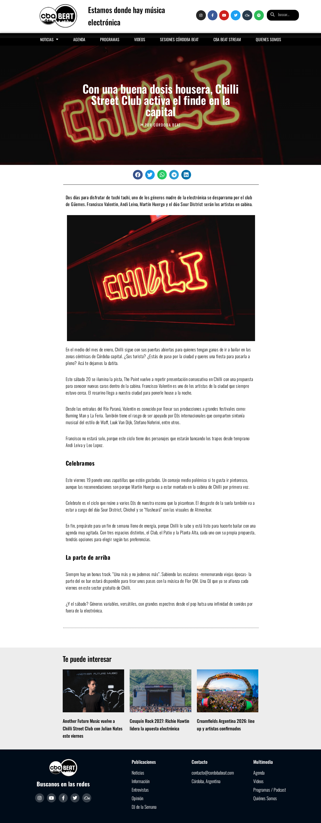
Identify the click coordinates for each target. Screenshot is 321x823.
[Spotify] (259, 15)
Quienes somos (268, 39)
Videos (139, 39)
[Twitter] (235, 15)
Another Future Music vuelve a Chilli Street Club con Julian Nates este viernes (92, 728)
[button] (137, 174)
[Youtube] (224, 15)
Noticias (46, 39)
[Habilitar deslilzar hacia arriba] (311, 813)
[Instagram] (201, 15)
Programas (109, 39)
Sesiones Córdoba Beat (179, 39)
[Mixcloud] (247, 15)
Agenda (79, 39)
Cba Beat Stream (227, 39)
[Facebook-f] (212, 15)
